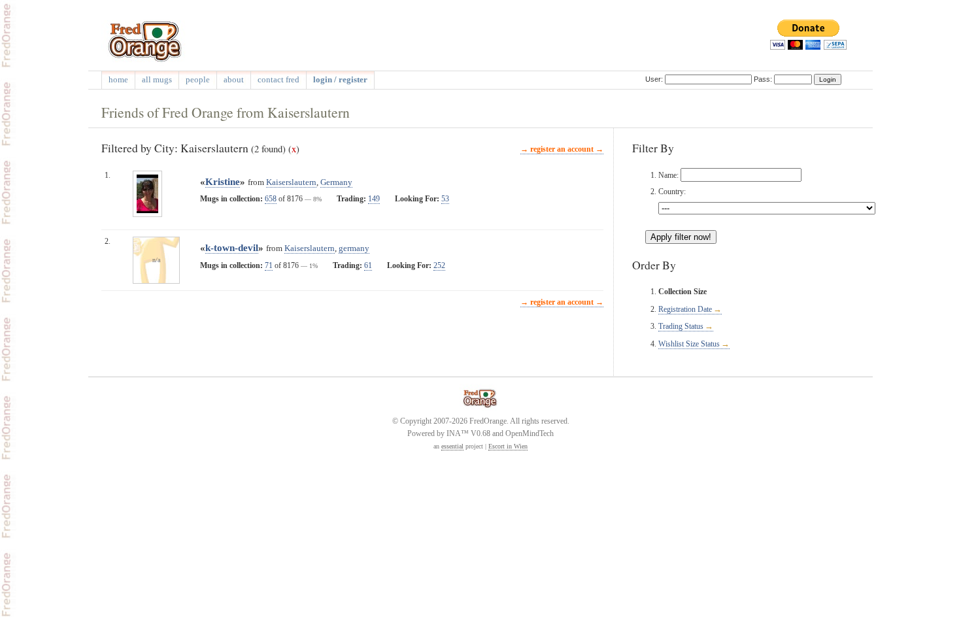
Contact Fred (278, 79)
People (198, 79)
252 (439, 265)
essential (452, 446)
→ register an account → (561, 149)
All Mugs (157, 79)
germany (354, 248)
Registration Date (685, 309)
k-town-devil (231, 248)
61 (368, 265)
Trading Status (680, 326)
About (234, 79)
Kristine (222, 182)
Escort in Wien (508, 446)
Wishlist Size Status (689, 343)
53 (445, 198)
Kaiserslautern (291, 182)
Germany (336, 182)
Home (118, 79)
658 (271, 198)
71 (269, 265)
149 (374, 198)
